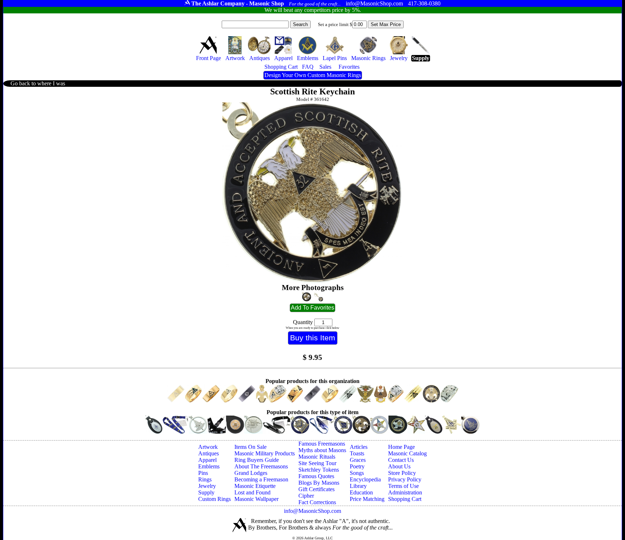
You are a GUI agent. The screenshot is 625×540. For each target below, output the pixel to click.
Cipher (306, 496)
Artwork (208, 447)
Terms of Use (403, 486)
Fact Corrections (317, 502)
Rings (205, 479)
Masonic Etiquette (255, 486)
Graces (358, 460)
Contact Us (401, 460)
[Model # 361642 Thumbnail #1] (306, 296)
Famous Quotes (316, 476)
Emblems (209, 466)
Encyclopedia (365, 479)
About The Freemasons (261, 466)
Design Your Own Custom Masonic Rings (312, 75)
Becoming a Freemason (261, 479)
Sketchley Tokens (318, 470)
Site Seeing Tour (317, 463)
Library (358, 486)
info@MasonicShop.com (312, 511)
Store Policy (402, 473)
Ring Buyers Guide (256, 460)
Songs (357, 473)
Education (361, 492)
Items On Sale (250, 447)
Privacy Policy (404, 479)
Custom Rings (214, 499)
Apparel (207, 460)
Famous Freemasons (321, 444)
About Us (399, 466)
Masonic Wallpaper (256, 499)
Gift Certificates (316, 489)
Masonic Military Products (264, 453)
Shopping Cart (404, 499)
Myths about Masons (322, 450)
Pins (203, 473)
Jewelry (207, 486)
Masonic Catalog (407, 453)
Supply (206, 492)
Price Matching (367, 499)
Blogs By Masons (318, 483)
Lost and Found (252, 492)
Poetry (357, 466)
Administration (405, 492)
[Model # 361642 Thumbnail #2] (318, 297)
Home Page (401, 447)
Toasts (357, 453)
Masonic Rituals (316, 457)
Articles (358, 447)
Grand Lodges (250, 473)
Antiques (208, 453)
